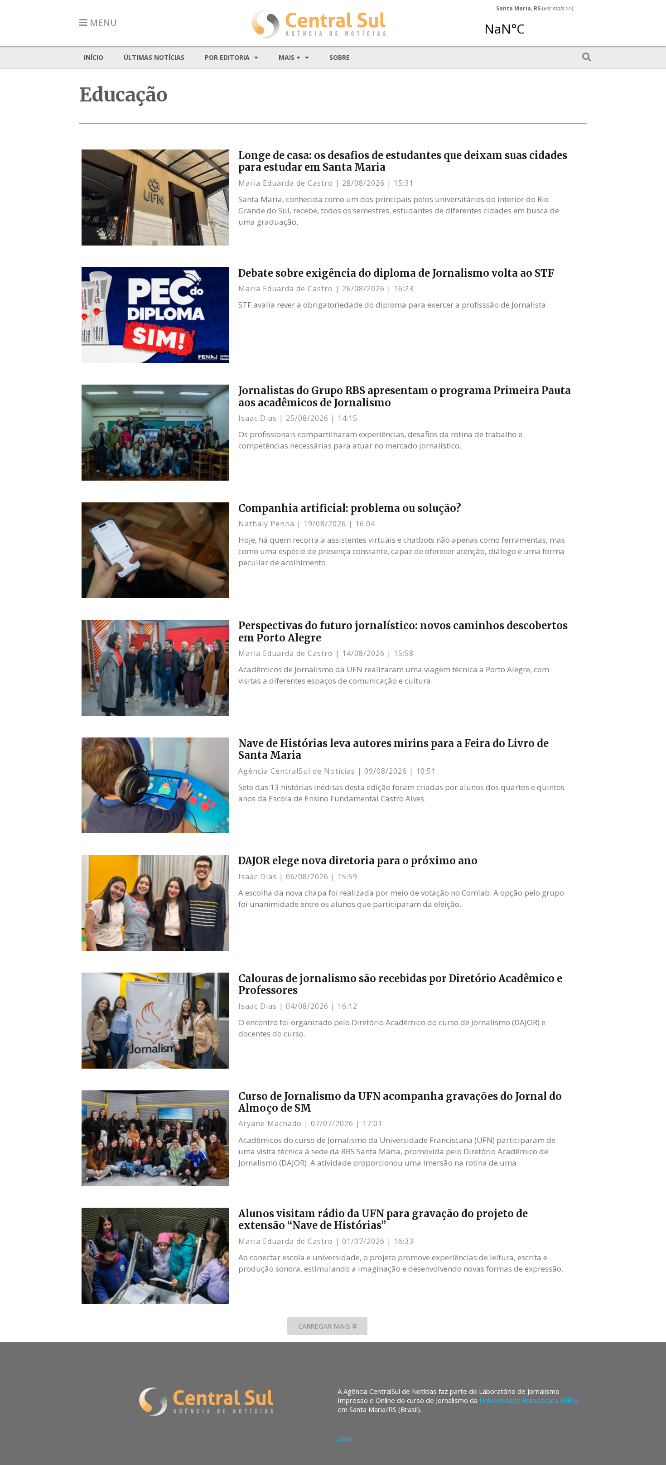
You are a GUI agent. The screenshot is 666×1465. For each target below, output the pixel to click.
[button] (327, 1326)
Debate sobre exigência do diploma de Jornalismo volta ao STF (396, 273)
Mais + (289, 57)
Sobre (339, 57)
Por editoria (227, 57)
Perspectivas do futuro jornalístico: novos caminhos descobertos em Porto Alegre (403, 631)
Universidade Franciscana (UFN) (528, 1400)
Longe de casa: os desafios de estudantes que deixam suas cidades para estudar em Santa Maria (402, 161)
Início (93, 57)
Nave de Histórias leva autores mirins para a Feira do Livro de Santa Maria (393, 749)
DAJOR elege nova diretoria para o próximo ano (358, 860)
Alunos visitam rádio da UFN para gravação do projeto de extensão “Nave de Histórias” (383, 1219)
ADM (345, 1439)
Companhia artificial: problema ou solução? (349, 508)
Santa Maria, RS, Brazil (531, 24)
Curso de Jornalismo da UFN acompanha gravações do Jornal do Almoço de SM (400, 1102)
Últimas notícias (154, 57)
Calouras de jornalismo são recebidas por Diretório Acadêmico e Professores (400, 984)
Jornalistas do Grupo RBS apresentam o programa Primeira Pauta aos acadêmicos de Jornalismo (404, 396)
